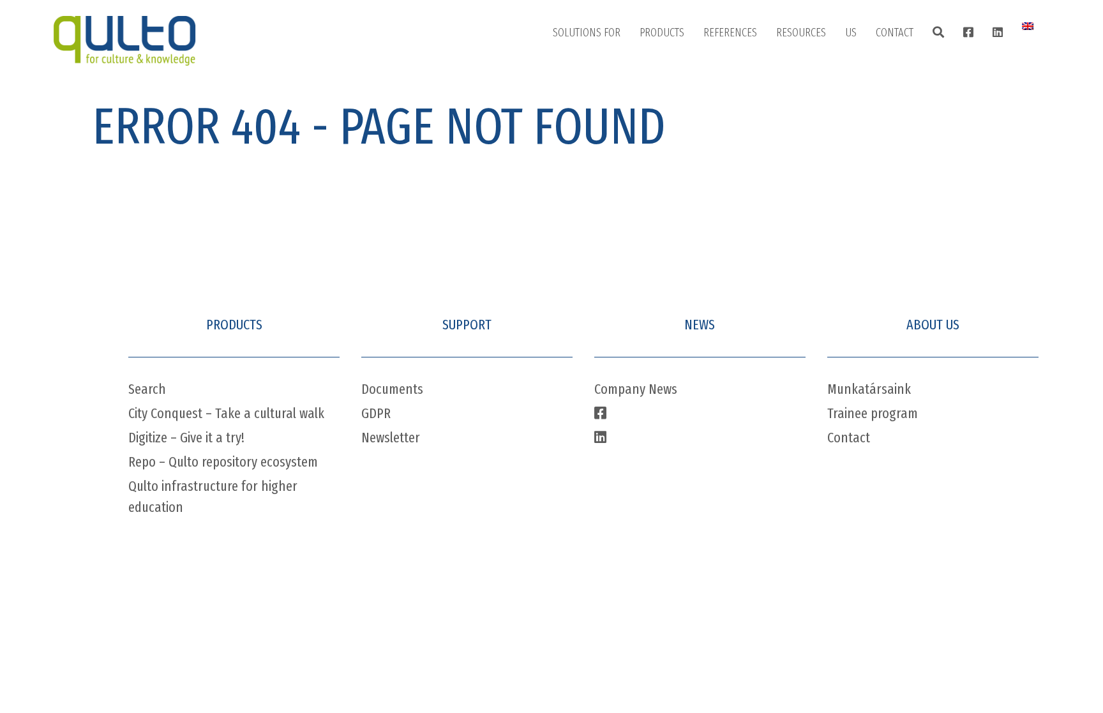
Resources (801, 33)
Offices (903, 68)
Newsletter (390, 437)
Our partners (886, 132)
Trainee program (872, 413)
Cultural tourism (601, 196)
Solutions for (586, 33)
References (730, 33)
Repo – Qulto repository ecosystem (223, 461)
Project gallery (747, 68)
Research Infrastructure (617, 228)
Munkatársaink (869, 389)
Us (851, 33)
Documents (392, 389)
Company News (635, 389)
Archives (583, 132)
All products (678, 68)
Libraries (583, 68)
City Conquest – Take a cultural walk (226, 413)
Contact (894, 33)
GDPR (376, 413)
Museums (586, 100)
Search (147, 389)
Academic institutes (607, 164)
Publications (815, 68)
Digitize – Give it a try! (186, 437)
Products (662, 33)
